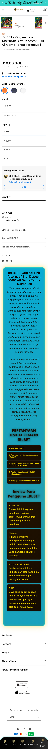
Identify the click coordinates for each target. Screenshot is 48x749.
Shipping (15, 67)
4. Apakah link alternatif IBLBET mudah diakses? (22, 473)
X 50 (6, 158)
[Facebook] (3, 261)
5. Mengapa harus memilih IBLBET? (24, 481)
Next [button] (45, 3)
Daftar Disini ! (38, 4)
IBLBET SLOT (10, 115)
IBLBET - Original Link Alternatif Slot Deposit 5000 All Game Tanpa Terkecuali (24, 3)
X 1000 (7, 141)
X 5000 (7, 131)
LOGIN (14, 744)
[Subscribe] (38, 717)
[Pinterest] (12, 261)
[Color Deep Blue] (14, 90)
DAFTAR (22, 744)
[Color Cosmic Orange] (5, 90)
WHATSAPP (33, 744)
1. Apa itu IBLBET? (17, 448)
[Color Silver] (23, 90)
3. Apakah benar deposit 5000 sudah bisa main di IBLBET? (24, 464)
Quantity (6, 197)
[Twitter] (8, 261)
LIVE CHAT (42, 744)
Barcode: (19, 49)
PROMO (4, 744)
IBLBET (7, 106)
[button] (3, 10)
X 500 (7, 149)
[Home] (19, 9)
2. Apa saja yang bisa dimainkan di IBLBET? (23, 456)
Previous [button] (2, 3)
